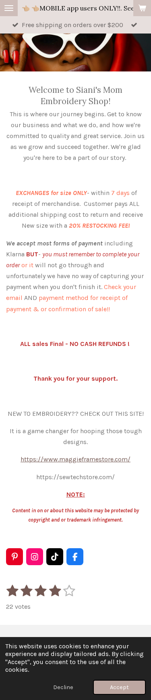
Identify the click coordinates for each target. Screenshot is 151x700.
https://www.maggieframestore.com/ (75, 459)
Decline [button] (63, 687)
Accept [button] (119, 687)
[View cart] (142, 8)
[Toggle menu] (9, 8)
